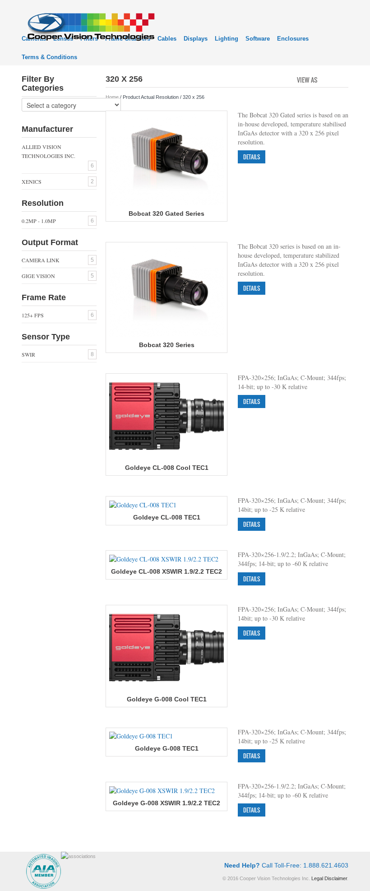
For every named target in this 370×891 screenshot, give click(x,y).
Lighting (226, 38)
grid (327, 79)
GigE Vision (38, 275)
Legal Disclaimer (329, 878)
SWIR (28, 354)
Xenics (32, 181)
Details (251, 157)
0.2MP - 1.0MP (39, 220)
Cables (166, 38)
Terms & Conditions (49, 57)
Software (257, 38)
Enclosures (293, 38)
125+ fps (33, 315)
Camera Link (41, 260)
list (342, 79)
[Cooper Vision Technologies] (90, 25)
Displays (196, 38)
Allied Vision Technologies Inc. (48, 151)
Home (112, 97)
